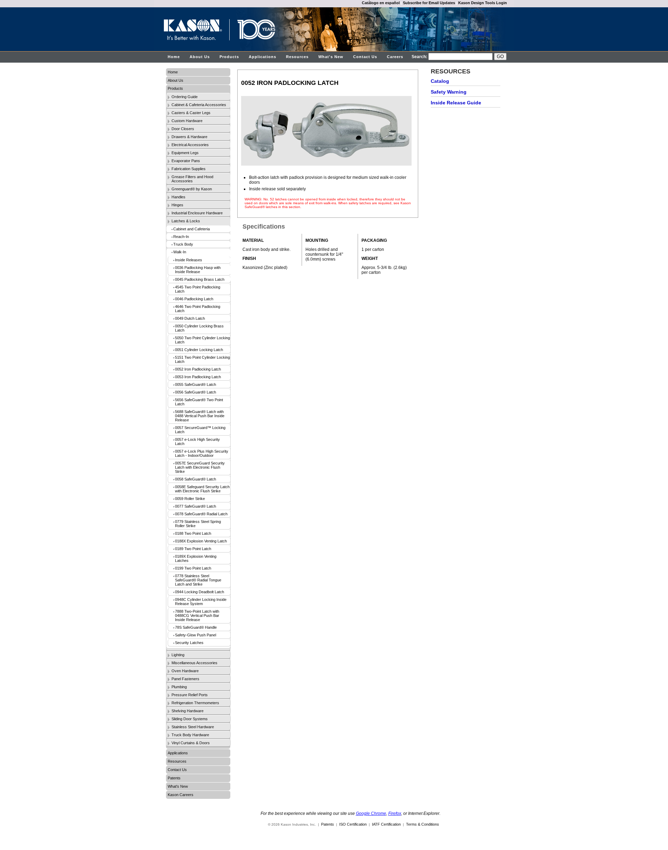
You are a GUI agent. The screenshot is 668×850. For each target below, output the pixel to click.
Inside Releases (188, 260)
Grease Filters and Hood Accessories (192, 179)
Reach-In (181, 237)
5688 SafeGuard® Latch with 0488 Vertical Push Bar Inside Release (199, 416)
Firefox (394, 813)
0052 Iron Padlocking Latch (198, 369)
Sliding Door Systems (190, 719)
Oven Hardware (185, 671)
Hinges (177, 205)
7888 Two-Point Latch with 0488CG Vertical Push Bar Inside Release (197, 615)
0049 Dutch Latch (190, 318)
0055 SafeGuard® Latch (195, 384)
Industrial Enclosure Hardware (197, 213)
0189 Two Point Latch (193, 549)
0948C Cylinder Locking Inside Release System (200, 601)
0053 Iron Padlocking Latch (198, 377)
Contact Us (365, 57)
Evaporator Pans (186, 161)
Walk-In (179, 252)
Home (174, 57)
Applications (262, 57)
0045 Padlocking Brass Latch (199, 279)
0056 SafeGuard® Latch (195, 392)
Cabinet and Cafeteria (191, 229)
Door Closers (183, 129)
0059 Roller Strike (190, 499)
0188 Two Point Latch (193, 533)
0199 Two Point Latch (193, 568)
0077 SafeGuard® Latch (195, 506)
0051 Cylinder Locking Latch (199, 350)
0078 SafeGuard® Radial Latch (201, 514)
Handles (178, 197)
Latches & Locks (186, 221)
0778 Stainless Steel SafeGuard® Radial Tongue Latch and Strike (198, 580)
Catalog (440, 81)
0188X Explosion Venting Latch (201, 541)
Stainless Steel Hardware (193, 727)
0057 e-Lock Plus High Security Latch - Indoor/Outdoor (201, 453)
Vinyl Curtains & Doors (191, 743)
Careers (395, 57)
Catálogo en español (381, 3)
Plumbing (179, 687)
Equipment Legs (185, 153)
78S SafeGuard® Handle (196, 627)
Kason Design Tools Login (482, 3)
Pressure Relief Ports (190, 695)
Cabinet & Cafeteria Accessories (199, 105)
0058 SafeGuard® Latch (195, 479)
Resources (297, 57)
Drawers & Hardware (189, 137)
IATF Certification (386, 824)
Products (229, 57)
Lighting (178, 655)
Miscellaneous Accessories (194, 663)
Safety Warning (449, 92)
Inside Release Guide (456, 102)
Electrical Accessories (190, 145)
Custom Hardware (187, 121)
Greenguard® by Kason (192, 189)
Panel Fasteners (185, 679)
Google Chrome (371, 813)
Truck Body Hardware (190, 735)
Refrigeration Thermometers (195, 703)
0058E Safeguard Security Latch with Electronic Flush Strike (202, 489)
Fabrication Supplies (189, 169)
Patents (174, 778)
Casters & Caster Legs (191, 113)
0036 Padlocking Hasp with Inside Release (198, 269)
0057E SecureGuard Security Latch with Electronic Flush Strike (200, 467)
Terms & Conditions (422, 824)
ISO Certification (353, 824)
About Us (200, 57)
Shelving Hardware (188, 711)
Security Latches (189, 643)
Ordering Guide (185, 97)
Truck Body (183, 244)
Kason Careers (180, 795)
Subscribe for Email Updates (429, 3)
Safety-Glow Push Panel (195, 635)
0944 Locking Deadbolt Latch (199, 592)
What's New (330, 57)
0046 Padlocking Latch (194, 299)
